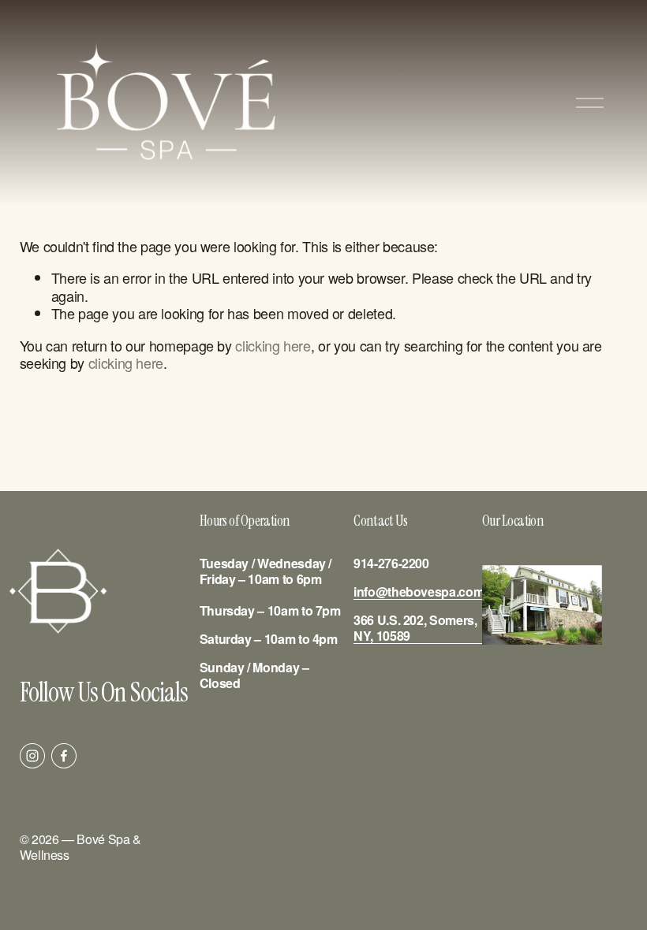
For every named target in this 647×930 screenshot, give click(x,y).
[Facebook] (64, 755)
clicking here (272, 345)
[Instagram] (32, 755)
